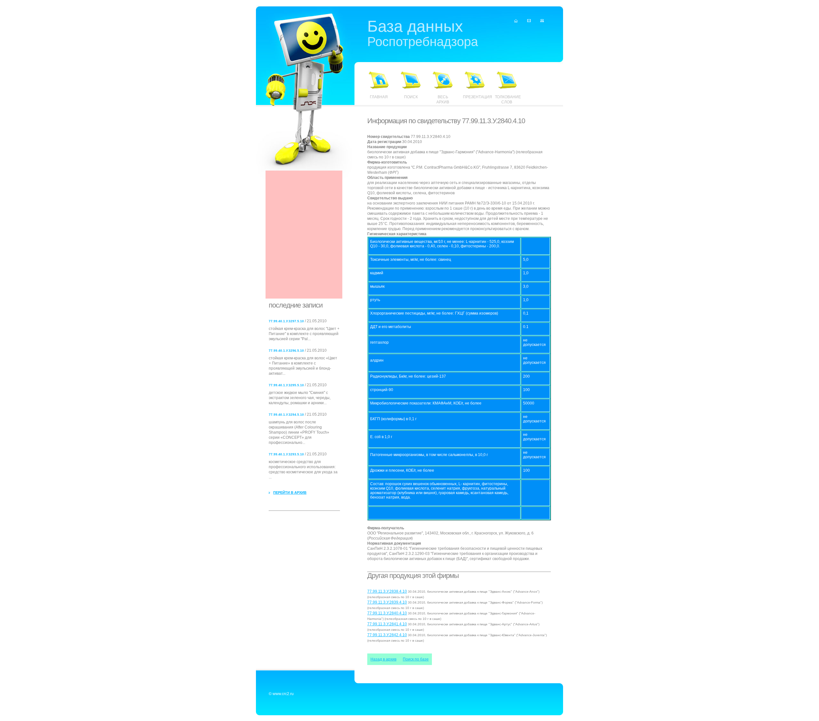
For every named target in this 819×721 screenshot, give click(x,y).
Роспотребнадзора (422, 34)
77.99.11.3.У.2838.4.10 (387, 591)
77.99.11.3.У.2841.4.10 (387, 624)
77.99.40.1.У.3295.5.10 (286, 385)
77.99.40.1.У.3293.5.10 (286, 454)
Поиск (411, 97)
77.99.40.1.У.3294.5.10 (286, 414)
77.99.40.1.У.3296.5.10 (286, 350)
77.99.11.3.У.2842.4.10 (387, 635)
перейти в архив (289, 492)
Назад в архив (383, 659)
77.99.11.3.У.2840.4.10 (387, 613)
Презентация (475, 97)
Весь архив (442, 99)
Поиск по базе (416, 659)
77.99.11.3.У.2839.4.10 (387, 602)
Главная (379, 97)
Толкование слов (507, 99)
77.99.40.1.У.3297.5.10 (286, 321)
